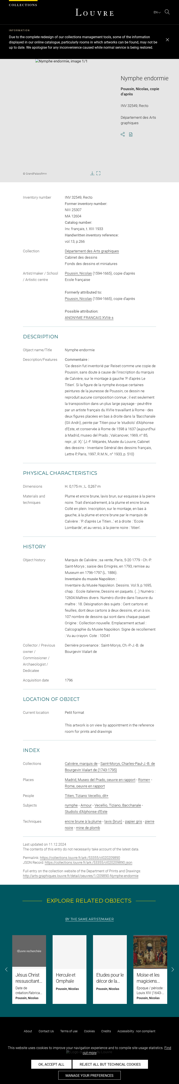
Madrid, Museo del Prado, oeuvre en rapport (100, 780)
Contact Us (46, 1031)
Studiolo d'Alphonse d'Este (86, 811)
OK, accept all (51, 1064)
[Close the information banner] (167, 39)
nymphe (71, 805)
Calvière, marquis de (81, 763)
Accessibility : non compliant (136, 1031)
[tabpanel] (89, 969)
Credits (106, 1031)
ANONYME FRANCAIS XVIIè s (89, 317)
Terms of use (68, 1031)
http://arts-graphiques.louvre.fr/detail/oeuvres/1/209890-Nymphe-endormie (80, 876)
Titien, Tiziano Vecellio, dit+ (86, 795)
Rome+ (144, 780)
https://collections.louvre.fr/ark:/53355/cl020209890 (80, 858)
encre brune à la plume (83, 821)
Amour (86, 805)
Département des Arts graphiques (92, 251)
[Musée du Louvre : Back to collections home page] (94, 12)
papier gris (133, 821)
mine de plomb (88, 828)
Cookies (89, 1031)
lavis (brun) (113, 821)
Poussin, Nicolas (134, 89)
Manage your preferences (89, 1076)
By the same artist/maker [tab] (89, 919)
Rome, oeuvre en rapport (85, 786)
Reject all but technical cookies (110, 1064)
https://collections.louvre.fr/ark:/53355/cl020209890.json (88, 862)
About (28, 1031)
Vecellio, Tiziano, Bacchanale (118, 805)
